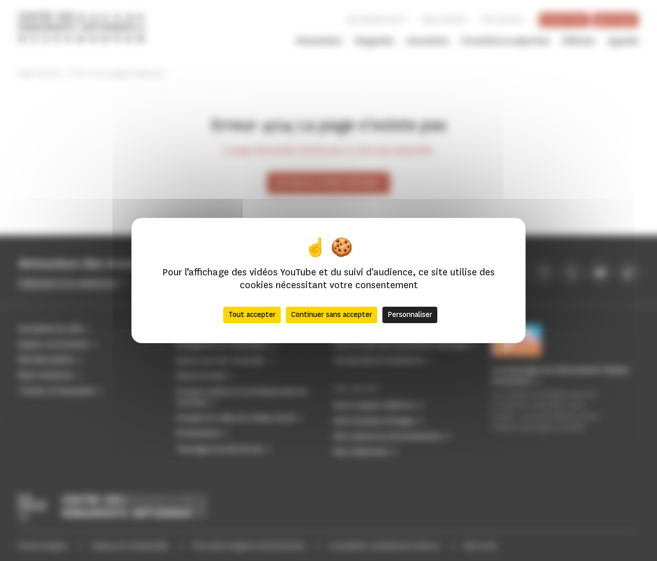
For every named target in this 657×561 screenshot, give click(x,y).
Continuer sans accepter (331, 315)
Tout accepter (252, 315)
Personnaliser (410, 315)
